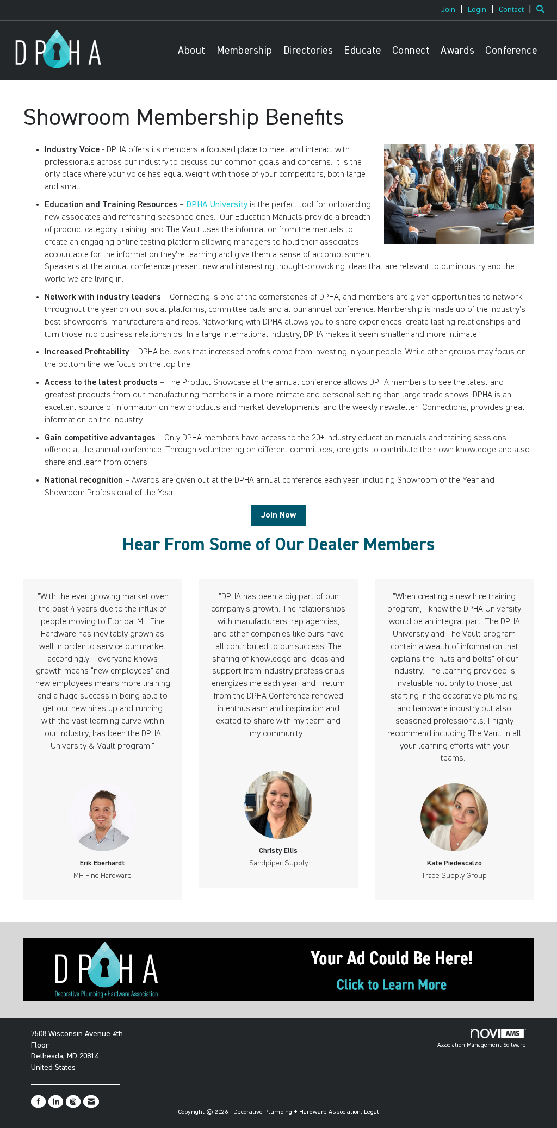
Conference (511, 51)
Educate (362, 51)
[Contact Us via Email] (91, 1101)
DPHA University (216, 205)
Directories (308, 51)
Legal (371, 1112)
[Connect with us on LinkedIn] (55, 1101)
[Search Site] (542, 9)
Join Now (278, 515)
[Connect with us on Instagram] (73, 1101)
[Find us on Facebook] (38, 1101)
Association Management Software (481, 1045)
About (192, 51)
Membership (244, 51)
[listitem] (453, 9)
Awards (457, 51)
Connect (411, 51)
